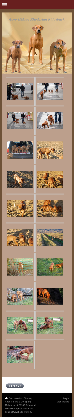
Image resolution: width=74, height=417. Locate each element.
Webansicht (63, 401)
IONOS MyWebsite (14, 411)
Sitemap (28, 398)
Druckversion (15, 398)
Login (66, 398)
